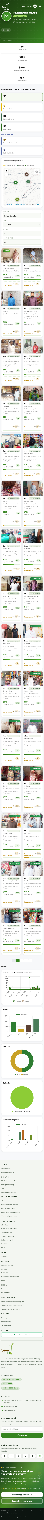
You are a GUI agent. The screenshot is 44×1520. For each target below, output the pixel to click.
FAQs (3, 1248)
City (4, 220)
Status (5, 229)
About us (4, 1225)
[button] (17, 199)
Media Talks (5, 1293)
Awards (4, 1269)
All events (4, 1201)
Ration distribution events (10, 1212)
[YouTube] (32, 1456)
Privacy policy (6, 1322)
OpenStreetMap (20, 204)
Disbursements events (9, 1205)
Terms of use (6, 1325)
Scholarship (5, 1169)
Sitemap (4, 1318)
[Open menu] (40, 6)
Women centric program (10, 1309)
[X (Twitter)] (18, 1456)
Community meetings (9, 1216)
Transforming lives (8, 1236)
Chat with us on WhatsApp (24, 1335)
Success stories (7, 1265)
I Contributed (8, 238)
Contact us (5, 1244)
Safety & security (7, 1240)
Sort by (6, 212)
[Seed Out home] (7, 1349)
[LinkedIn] (25, 1456)
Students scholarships (9, 1181)
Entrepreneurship (7, 1172)
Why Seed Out (6, 1232)
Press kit (4, 1289)
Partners (4, 1273)
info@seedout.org (10, 1406)
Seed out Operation (8, 1192)
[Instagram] (11, 1456)
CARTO (38, 204)
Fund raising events (8, 1208)
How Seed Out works (9, 1229)
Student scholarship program (12, 1305)
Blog (3, 1280)
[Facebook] (4, 1456)
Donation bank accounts (10, 1277)
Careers (4, 1256)
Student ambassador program (12, 1302)
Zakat (3, 1188)
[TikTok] (40, 1456)
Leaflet (10, 204)
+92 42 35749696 (10, 1410)
